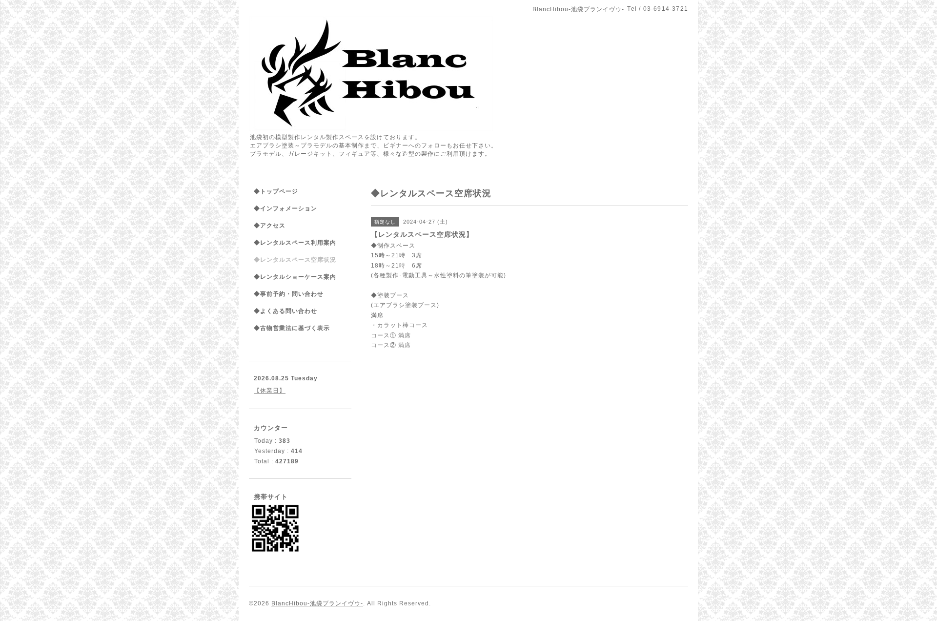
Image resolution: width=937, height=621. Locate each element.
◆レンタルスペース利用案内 (295, 242)
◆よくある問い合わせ (285, 311)
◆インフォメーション (285, 208)
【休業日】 (269, 390)
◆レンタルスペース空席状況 (295, 259)
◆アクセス (269, 225)
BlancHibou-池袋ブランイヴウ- (317, 603)
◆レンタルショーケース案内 (295, 276)
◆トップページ (276, 191)
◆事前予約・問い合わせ (289, 293)
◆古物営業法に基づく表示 (292, 328)
